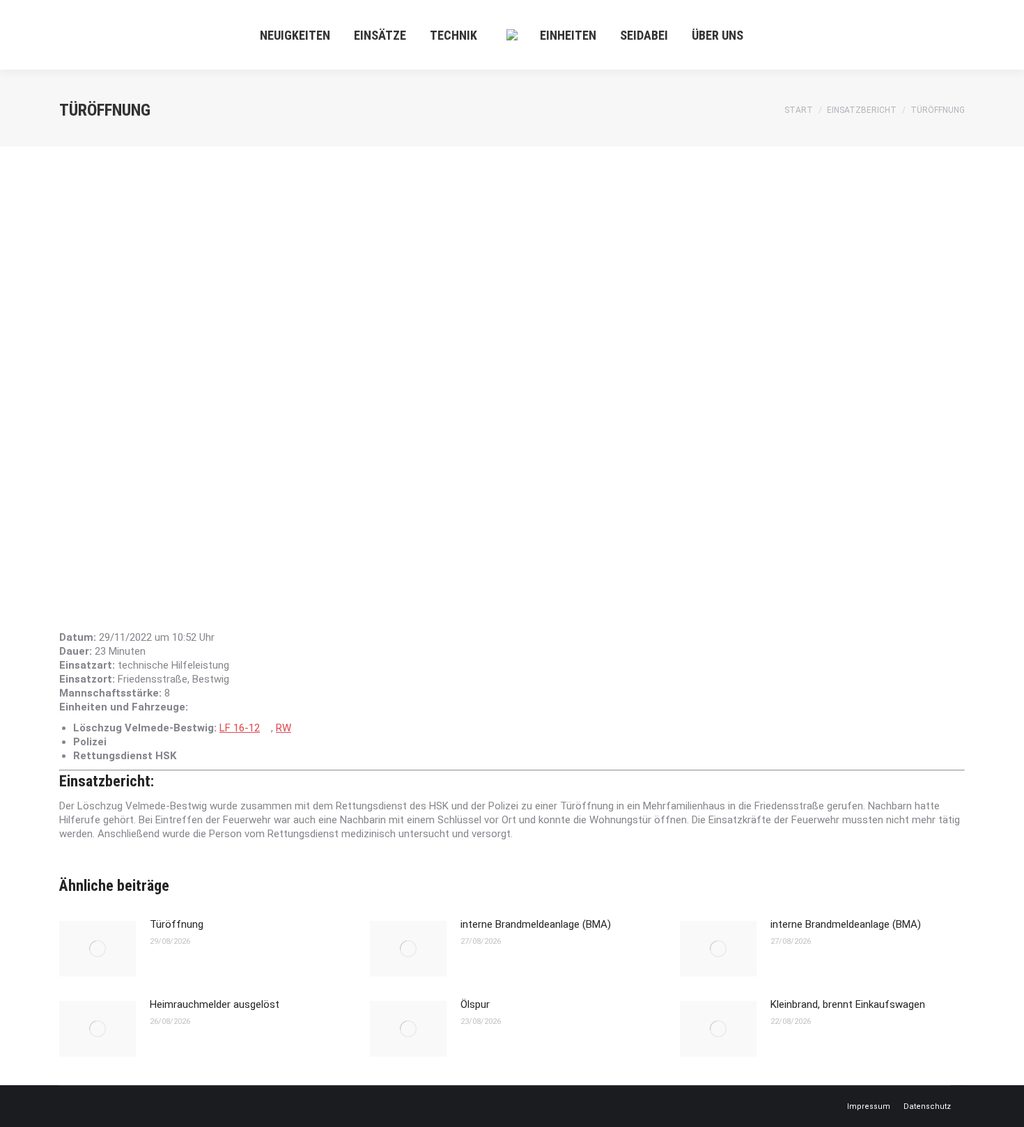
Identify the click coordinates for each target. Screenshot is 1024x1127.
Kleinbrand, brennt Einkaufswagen (847, 1004)
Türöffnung (176, 924)
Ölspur (475, 1004)
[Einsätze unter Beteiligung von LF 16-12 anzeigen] (267, 728)
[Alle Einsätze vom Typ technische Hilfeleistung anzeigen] (236, 665)
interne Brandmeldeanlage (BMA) (535, 924)
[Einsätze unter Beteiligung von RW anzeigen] (298, 728)
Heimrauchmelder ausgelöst (214, 1004)
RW (283, 728)
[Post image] (97, 949)
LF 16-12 (239, 728)
